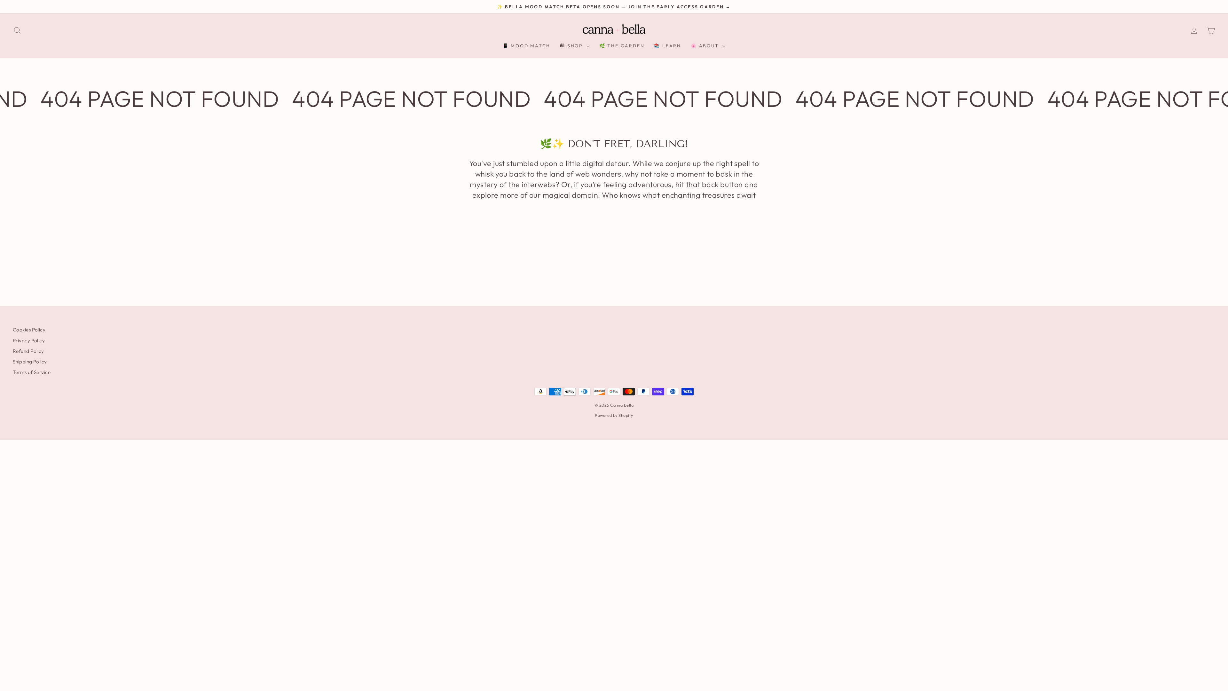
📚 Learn (667, 46)
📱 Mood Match (527, 46)
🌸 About (705, 46)
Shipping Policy (30, 362)
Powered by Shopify (614, 415)
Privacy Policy (29, 341)
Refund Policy (28, 351)
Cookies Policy (29, 330)
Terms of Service (32, 372)
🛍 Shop (572, 46)
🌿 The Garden (622, 46)
